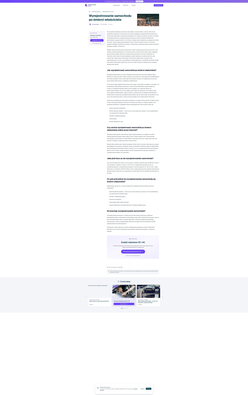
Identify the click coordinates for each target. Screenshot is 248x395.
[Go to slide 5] (125, 308)
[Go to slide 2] (121, 308)
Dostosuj (142, 388)
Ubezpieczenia (116, 5)
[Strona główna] (89, 11)
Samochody (125, 5)
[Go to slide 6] (126, 308)
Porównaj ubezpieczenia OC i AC (132, 251)
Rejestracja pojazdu (96, 11)
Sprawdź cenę (139, 1)
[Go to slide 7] (127, 308)
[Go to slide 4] (124, 308)
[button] (97, 40)
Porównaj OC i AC (158, 5)
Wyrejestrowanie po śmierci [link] (108, 11)
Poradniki (133, 5)
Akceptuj (149, 388)
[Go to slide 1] (120, 308)
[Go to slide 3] (122, 308)
